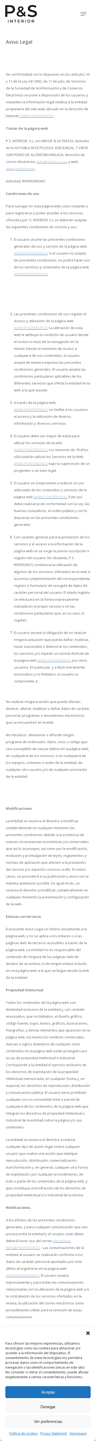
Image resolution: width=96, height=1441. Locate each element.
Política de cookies (23, 1433)
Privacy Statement (53, 1433)
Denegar (48, 1407)
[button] (88, 1333)
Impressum (78, 1433)
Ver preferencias (48, 1421)
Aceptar (48, 1392)
